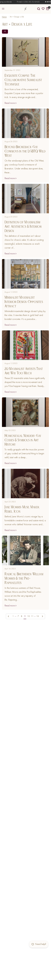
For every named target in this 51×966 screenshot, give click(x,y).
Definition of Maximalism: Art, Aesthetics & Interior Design (23, 226)
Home (4, 17)
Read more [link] (10, 103)
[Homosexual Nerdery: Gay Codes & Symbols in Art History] (25, 412)
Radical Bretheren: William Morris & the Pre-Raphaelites (24, 578)
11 (32, 616)
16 (37, 616)
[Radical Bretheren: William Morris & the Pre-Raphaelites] (25, 550)
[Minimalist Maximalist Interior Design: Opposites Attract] (25, 274)
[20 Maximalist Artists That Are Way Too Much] (25, 345)
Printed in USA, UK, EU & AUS (26, 2)
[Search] (38, 8)
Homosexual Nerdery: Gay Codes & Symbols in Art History (23, 440)
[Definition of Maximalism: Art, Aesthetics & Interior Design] (25, 198)
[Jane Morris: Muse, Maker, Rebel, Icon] (25, 483)
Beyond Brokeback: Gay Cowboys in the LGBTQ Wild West (25, 151)
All (5, 31)
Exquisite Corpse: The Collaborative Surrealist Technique (23, 80)
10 (28, 616)
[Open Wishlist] (43, 8)
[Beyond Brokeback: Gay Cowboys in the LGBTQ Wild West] (25, 123)
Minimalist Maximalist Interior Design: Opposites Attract (24, 301)
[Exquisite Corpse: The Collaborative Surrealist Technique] (25, 52)
